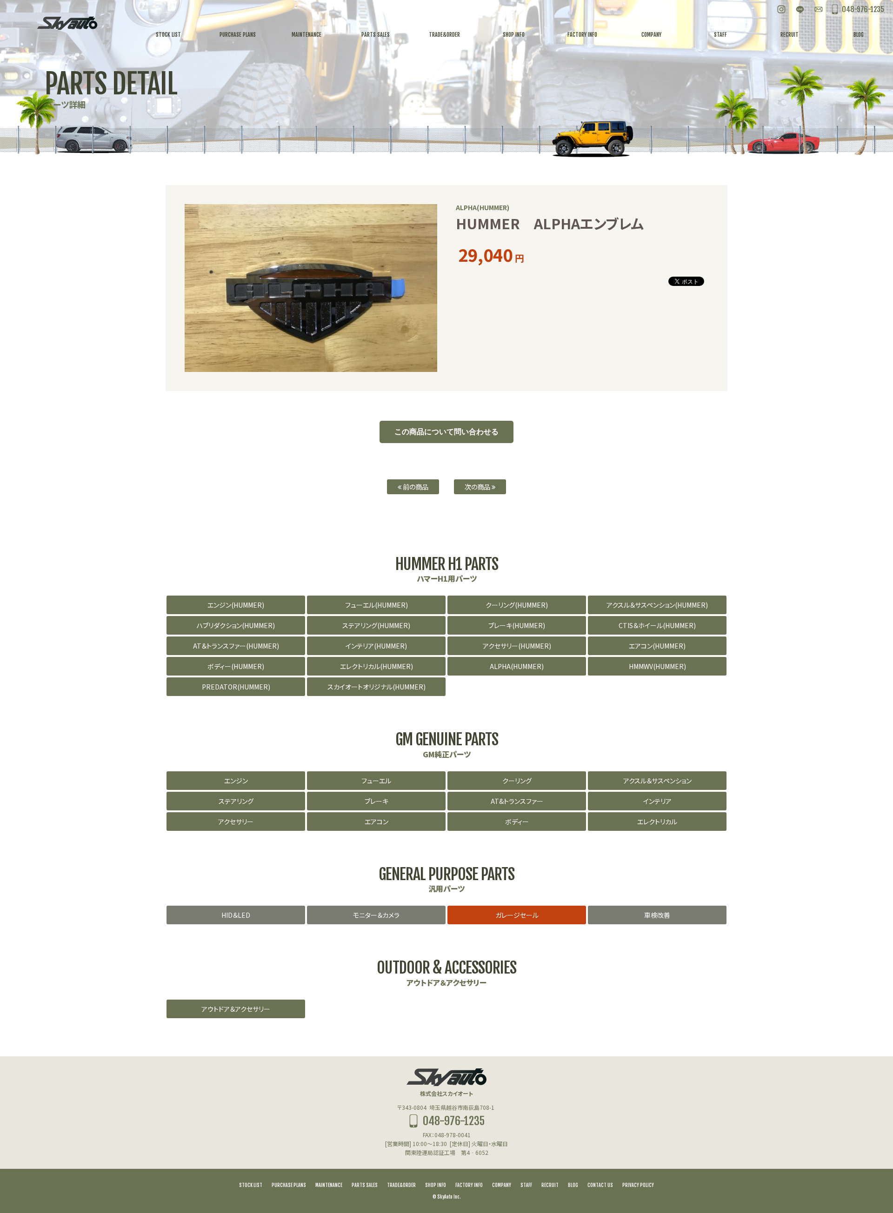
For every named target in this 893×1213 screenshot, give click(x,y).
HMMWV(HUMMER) (657, 666)
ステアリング (236, 801)
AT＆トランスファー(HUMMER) (236, 645)
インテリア (657, 801)
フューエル (376, 780)
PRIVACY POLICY (638, 1185)
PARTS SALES (365, 1185)
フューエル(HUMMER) (376, 605)
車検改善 (657, 915)
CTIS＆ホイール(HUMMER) (657, 625)
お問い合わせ (818, 9)
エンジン (236, 780)
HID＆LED (235, 915)
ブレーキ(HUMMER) (516, 625)
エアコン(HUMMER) (657, 645)
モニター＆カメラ (376, 915)
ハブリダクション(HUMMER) (236, 625)
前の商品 (414, 486)
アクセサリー (235, 821)
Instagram (781, 9)
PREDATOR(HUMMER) (236, 686)
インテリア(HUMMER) (376, 645)
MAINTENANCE (328, 1185)
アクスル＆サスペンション (657, 780)
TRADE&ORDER (401, 1185)
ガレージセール (517, 915)
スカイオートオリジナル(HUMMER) (376, 686)
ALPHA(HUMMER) (517, 666)
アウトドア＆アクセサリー (235, 1009)
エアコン (376, 821)
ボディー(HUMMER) (235, 666)
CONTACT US (600, 1185)
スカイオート (67, 23)
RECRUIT (550, 1185)
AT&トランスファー (517, 801)
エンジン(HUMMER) (235, 605)
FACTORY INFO (469, 1185)
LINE (800, 9)
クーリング (517, 780)
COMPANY (501, 1185)
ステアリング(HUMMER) (376, 625)
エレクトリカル (657, 821)
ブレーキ (376, 801)
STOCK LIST (250, 1185)
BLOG (573, 1185)
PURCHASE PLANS (289, 1185)
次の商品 (478, 486)
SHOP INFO (435, 1185)
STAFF (526, 1185)
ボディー (517, 821)
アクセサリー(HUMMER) (517, 645)
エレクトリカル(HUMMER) (376, 666)
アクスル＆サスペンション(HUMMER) (657, 605)
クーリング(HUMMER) (517, 605)
